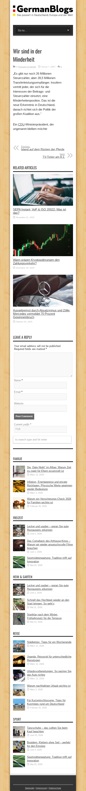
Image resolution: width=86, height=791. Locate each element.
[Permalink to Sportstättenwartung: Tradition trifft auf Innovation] (19, 567)
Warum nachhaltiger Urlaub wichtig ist (49, 685)
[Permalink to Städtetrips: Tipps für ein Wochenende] (19, 651)
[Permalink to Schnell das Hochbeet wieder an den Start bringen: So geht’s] (19, 609)
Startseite (29, 788)
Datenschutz (55, 788)
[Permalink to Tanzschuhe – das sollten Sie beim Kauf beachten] (19, 737)
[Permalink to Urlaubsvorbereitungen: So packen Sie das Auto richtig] (19, 680)
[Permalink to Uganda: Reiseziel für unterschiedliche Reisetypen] (19, 666)
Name (17, 380)
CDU (21, 124)
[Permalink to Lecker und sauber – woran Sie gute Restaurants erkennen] (19, 535)
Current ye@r (22, 424)
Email (17, 391)
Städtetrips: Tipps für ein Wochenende (49, 642)
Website (18, 403)
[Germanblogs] (43, 13)
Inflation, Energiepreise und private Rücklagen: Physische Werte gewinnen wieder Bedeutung (49, 485)
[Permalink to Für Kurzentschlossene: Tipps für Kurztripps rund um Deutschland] (19, 709)
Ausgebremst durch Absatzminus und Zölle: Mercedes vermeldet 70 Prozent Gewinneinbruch (41, 314)
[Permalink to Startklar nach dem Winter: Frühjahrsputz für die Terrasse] (19, 623)
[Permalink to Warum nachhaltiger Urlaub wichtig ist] (19, 695)
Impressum (41, 788)
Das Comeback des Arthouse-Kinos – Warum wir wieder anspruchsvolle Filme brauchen (50, 544)
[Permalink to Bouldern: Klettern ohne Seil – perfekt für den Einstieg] (19, 751)
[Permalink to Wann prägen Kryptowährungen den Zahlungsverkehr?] (43, 255)
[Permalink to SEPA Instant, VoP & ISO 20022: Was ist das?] (43, 204)
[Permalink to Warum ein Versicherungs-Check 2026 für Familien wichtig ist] (19, 508)
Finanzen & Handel (27, 67)
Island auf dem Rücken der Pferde (42, 148)
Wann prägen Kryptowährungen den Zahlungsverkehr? (36, 261)
